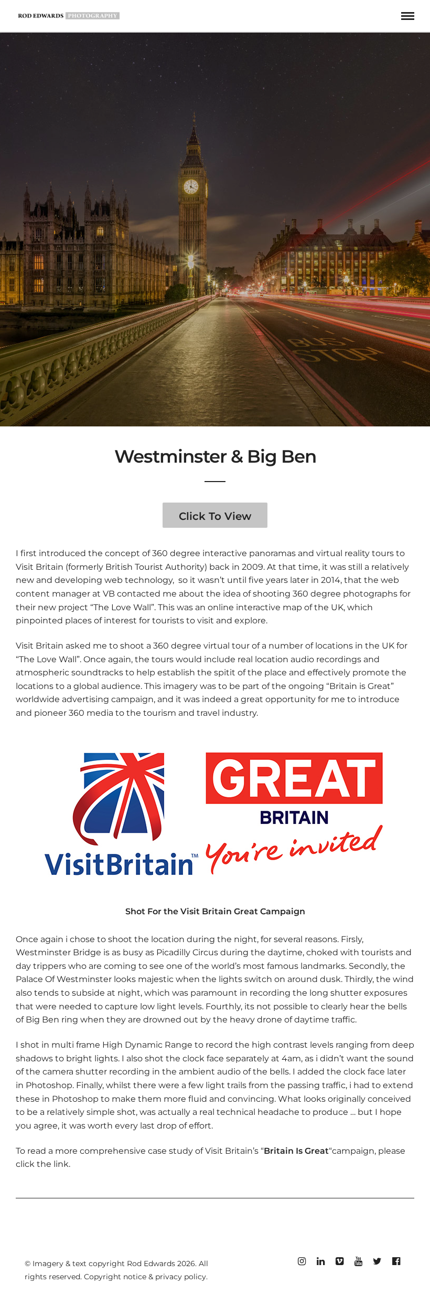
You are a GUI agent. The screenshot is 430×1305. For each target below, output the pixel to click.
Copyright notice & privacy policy (145, 1276)
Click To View (215, 516)
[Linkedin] (320, 1261)
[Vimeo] (339, 1261)
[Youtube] (358, 1261)
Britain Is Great (296, 1151)
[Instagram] (301, 1261)
